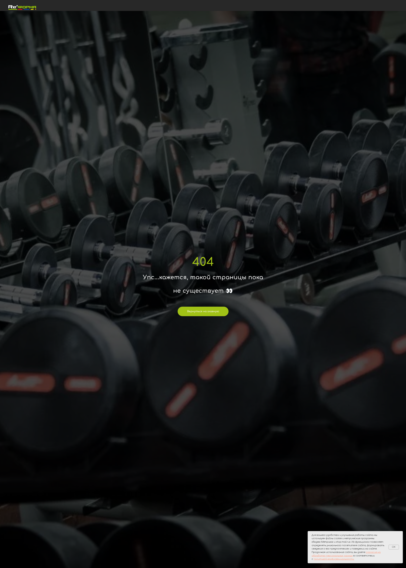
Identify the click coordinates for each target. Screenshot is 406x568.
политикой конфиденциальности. (334, 559)
